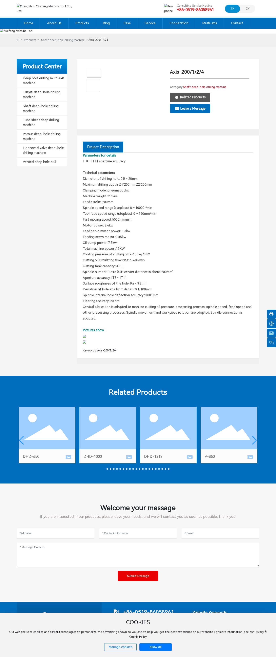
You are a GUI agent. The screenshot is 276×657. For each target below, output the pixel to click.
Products (30, 40)
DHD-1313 (153, 456)
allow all (156, 647)
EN (232, 8)
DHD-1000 (92, 456)
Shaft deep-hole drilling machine (63, 40)
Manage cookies (120, 647)
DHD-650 (31, 456)
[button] (107, 469)
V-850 (210, 456)
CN (248, 8)
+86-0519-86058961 (195, 9)
